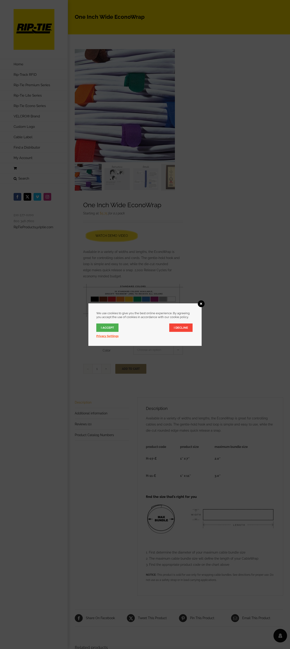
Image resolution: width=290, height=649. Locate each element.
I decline (181, 327)
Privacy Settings (107, 336)
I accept (107, 327)
